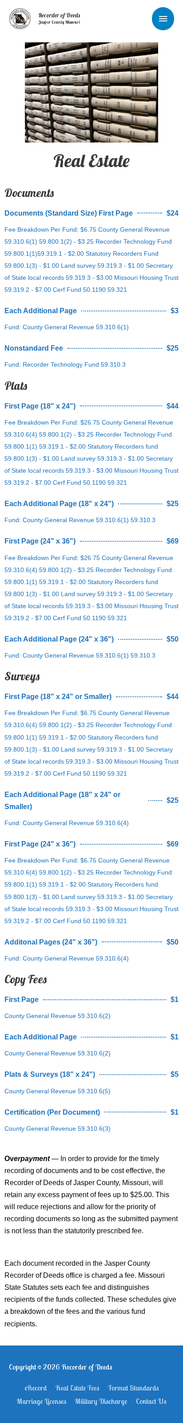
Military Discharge (101, 1401)
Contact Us (151, 1401)
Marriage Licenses (41, 1401)
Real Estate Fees (77, 1387)
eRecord (35, 1387)
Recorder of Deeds (59, 15)
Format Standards (133, 1387)
